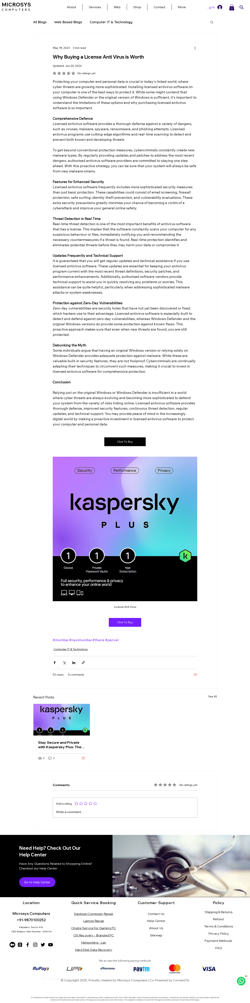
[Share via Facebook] (54, 662)
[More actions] (195, 47)
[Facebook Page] (27, 945)
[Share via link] (83, 662)
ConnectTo (181, 980)
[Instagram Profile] (35, 945)
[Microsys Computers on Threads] (20, 945)
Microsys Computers (132, 980)
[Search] (241, 7)
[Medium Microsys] (12, 945)
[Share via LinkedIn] (74, 662)
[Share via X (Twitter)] (64, 662)
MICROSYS (16, 4)
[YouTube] (50, 945)
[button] (182, 7)
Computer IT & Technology (111, 22)
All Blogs (39, 22)
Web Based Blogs (68, 22)
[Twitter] (43, 945)
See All (212, 696)
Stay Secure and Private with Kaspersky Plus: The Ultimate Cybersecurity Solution (59, 744)
